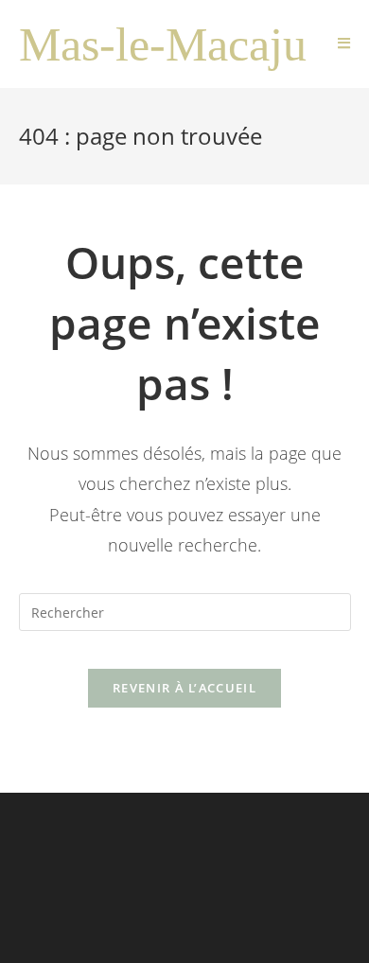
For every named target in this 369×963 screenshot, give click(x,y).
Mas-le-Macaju (163, 44)
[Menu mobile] (344, 44)
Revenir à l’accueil (184, 687)
